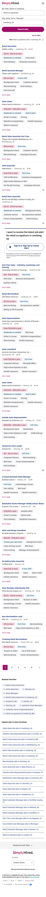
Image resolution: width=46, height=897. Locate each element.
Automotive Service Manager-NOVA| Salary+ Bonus (23, 504)
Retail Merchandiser (10, 294)
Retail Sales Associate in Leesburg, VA (21, 697)
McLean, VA (29, 689)
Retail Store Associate (11, 196)
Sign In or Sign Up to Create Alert (26, 247)
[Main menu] (43, 3)
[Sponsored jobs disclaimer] (43, 39)
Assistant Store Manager (32, 705)
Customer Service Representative (19, 709)
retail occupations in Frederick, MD (20, 713)
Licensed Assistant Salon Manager (16, 477)
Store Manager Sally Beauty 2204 (15, 588)
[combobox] (23, 12)
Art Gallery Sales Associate (13, 561)
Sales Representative (11, 318)
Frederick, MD (11, 701)
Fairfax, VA (27, 701)
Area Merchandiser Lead (12, 616)
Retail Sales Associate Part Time (15, 136)
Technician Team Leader (12, 446)
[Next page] (39, 667)
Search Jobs (23, 29)
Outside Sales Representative (14, 417)
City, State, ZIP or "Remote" (13, 18)
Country (15, 857)
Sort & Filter (36, 35)
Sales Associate (8, 166)
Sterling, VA (10, 705)
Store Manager (12, 693)
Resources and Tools (21, 845)
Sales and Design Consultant (14, 530)
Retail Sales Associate (15, 685)
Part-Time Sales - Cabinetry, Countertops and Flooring (21, 266)
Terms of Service (11, 255)
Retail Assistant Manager (12, 71)
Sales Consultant (9, 349)
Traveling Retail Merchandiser (14, 639)
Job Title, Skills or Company (13, 9)
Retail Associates (9, 46)
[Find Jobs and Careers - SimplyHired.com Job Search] (10, 3)
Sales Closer (7, 101)
